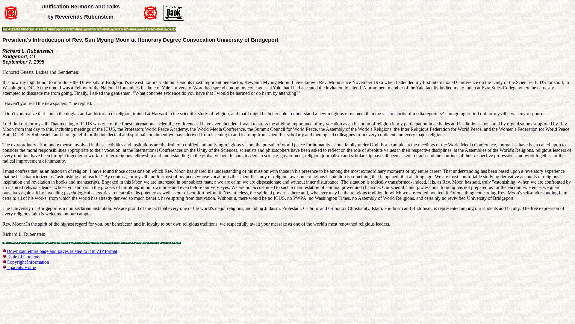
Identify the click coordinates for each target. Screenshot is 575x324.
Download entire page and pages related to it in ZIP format (62, 251)
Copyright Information (28, 262)
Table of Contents (23, 256)
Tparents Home (21, 267)
